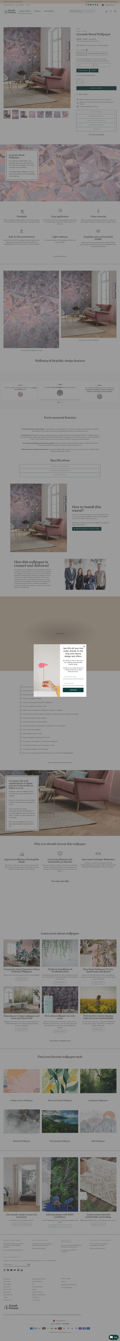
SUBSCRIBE (73, 690)
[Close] (84, 646)
